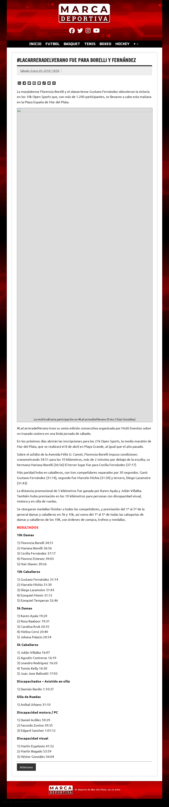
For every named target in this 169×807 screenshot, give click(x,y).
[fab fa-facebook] (72, 31)
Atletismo (26, 767)
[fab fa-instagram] (88, 31)
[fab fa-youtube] (96, 31)
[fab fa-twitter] (80, 31)
